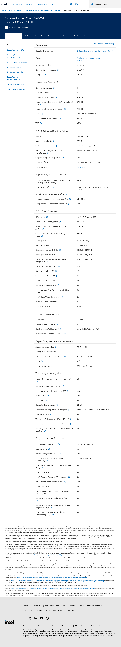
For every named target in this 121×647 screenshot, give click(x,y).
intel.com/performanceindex (41, 633)
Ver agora (81, 167)
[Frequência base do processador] (65, 109)
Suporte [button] (30, 4)
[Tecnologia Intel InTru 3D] (58, 285)
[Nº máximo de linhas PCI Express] (65, 334)
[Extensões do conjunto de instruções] (68, 410)
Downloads (74, 36)
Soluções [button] (42, 4)
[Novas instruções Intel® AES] (60, 454)
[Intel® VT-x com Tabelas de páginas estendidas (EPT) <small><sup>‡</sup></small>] (53, 515)
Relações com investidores (90, 606)
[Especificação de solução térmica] (65, 356)
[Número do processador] (57, 70)
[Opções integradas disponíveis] (63, 158)
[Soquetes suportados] (55, 347)
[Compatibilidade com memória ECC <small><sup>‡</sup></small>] (68, 204)
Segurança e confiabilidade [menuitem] (17, 89)
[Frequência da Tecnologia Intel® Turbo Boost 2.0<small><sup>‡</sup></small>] (40, 104)
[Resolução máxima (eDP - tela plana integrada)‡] (47, 262)
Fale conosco (28, 610)
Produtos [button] (17, 4)
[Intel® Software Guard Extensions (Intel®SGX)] (46, 461)
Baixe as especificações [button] (103, 44)
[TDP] (41, 123)
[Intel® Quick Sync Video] (57, 281)
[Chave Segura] (49, 449)
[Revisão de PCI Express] (57, 324)
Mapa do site (58, 610)
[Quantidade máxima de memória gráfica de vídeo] (42, 236)
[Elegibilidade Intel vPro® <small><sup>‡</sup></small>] (59, 444)
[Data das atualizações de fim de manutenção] (47, 153)
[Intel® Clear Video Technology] (62, 297)
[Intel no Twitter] (30, 619)
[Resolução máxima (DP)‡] (58, 255)
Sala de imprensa (43, 610)
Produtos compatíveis (56, 36)
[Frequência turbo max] (56, 97)
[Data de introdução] (53, 141)
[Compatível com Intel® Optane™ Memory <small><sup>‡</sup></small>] (36, 382)
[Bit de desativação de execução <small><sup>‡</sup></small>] (65, 482)
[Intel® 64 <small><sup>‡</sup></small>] (45, 400)
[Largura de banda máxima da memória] (70, 199)
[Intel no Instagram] (47, 619)
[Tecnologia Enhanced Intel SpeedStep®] (70, 419)
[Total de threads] (51, 93)
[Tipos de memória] (52, 187)
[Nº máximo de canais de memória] (65, 194)
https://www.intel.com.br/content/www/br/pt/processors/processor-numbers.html (58, 555)
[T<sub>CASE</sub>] (42, 361)
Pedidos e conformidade (34, 36)
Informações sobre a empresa (35, 606)
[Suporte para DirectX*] (56, 271)
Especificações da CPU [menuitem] (15, 50)
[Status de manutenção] (56, 146)
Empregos (71, 610)
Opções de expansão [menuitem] (15, 72)
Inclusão (73, 606)
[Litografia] (45, 75)
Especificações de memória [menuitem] (17, 62)
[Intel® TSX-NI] (48, 396)
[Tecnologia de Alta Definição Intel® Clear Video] (42, 292)
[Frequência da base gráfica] (60, 222)
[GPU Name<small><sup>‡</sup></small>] (47, 217)
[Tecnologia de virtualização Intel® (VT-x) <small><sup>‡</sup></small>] (36, 501)
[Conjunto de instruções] (57, 405)
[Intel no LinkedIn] (36, 619)
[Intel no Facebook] (24, 619)
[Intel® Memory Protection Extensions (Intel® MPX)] (41, 468)
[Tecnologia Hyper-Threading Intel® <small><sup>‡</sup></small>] (67, 391)
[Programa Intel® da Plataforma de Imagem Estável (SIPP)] (49, 494)
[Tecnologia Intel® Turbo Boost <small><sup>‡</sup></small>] (63, 386)
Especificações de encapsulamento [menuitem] (13, 78)
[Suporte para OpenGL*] (56, 276)
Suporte (87, 36)
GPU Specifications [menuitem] (14, 67)
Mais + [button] (54, 4)
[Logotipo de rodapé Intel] (9, 622)
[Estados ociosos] (50, 414)
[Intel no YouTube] (42, 619)
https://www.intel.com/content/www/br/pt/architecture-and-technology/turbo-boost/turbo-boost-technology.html (51, 578)
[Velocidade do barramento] (60, 118)
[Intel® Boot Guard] (52, 486)
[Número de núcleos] (53, 88)
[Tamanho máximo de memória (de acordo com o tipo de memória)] (57, 183)
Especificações (13, 36)
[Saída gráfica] (48, 241)
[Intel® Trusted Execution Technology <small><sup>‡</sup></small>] (69, 477)
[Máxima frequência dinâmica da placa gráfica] (43, 229)
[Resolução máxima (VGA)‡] (59, 266)
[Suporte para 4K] (51, 245)
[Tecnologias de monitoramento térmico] (70, 424)
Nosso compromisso (58, 606)
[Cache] (42, 114)
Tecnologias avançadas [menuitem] (15, 84)
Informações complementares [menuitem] (13, 56)
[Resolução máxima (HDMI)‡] (60, 250)
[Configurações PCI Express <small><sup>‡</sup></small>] (60, 329)
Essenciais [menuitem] (11, 45)
